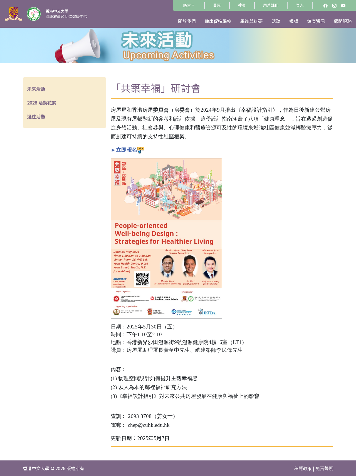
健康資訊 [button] (316, 21)
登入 (300, 5)
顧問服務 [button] (343, 21)
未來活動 (36, 88)
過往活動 (36, 116)
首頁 (217, 5)
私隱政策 (303, 468)
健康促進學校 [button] (218, 21)
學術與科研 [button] (251, 21)
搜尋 (242, 5)
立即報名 (126, 149)
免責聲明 (324, 468)
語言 (187, 5)
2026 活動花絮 (41, 102)
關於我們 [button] (187, 21)
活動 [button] (275, 21)
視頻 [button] (293, 21)
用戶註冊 (271, 5)
